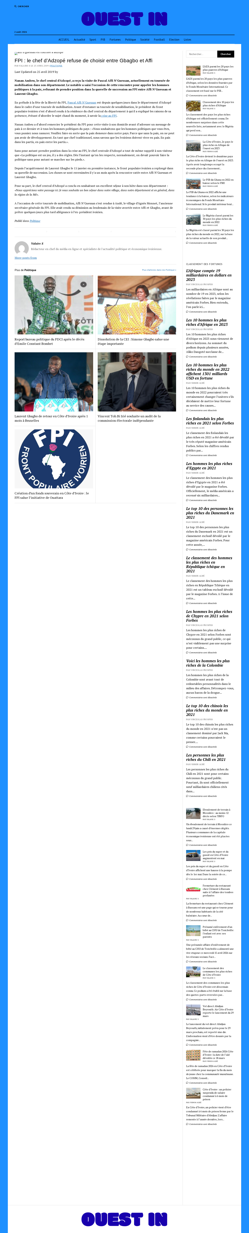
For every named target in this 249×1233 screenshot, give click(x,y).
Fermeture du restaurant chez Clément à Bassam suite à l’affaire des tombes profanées (218, 890)
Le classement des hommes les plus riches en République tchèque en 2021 (209, 564)
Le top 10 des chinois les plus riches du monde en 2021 (207, 710)
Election (174, 39)
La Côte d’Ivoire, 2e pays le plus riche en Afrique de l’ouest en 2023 (218, 145)
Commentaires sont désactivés (203, 95)
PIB (103, 39)
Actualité (79, 39)
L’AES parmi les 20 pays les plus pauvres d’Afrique (218, 68)
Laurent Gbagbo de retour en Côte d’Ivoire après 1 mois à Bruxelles (51, 418)
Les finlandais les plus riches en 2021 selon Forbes (210, 420)
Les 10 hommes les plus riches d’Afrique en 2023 (207, 322)
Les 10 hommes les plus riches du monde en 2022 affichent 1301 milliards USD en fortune (207, 371)
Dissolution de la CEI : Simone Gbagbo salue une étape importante (133, 341)
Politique (130, 39)
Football (159, 39)
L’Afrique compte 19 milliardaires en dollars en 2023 (209, 275)
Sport (93, 39)
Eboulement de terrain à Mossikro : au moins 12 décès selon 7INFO (216, 813)
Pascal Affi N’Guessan (81, 102)
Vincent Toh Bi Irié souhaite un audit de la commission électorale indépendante (129, 418)
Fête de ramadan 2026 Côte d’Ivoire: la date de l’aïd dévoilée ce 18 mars (218, 1055)
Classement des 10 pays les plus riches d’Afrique (218, 103)
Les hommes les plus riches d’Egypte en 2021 (209, 465)
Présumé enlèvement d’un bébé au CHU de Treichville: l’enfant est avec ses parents (218, 931)
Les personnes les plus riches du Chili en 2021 (206, 757)
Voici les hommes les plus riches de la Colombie (208, 663)
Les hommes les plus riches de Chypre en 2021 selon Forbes (209, 615)
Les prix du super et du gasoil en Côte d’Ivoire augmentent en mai (215, 855)
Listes (187, 39)
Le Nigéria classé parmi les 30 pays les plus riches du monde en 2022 (218, 219)
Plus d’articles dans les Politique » (159, 269)
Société (144, 39)
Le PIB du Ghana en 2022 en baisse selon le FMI (218, 181)
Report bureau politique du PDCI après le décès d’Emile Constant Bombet (49, 341)
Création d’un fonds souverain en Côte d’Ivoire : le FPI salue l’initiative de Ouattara (52, 495)
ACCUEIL (64, 39)
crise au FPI (109, 116)
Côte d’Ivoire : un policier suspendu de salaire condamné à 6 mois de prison (217, 1094)
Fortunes (115, 39)
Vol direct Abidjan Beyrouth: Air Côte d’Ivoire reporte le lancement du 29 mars (218, 1011)
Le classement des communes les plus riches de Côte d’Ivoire (217, 971)
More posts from (26, 258)
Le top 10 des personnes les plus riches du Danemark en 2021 (210, 512)
